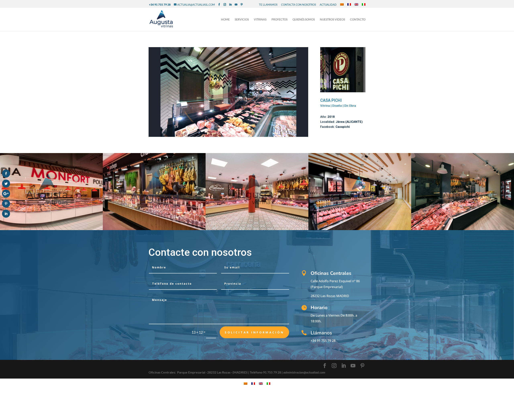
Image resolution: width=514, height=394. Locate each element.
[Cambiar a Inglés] (356, 4)
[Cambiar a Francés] (349, 4)
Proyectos (279, 19)
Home (225, 19)
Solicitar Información (254, 332)
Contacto (357, 19)
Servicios (242, 19)
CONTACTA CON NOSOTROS (298, 4)
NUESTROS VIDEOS (332, 19)
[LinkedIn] (230, 4)
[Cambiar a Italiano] (363, 4)
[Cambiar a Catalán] (342, 4)
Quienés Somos (304, 19)
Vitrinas (260, 19)
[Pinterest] (241, 4)
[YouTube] (236, 4)
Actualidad (328, 4)
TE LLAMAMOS (268, 4)
